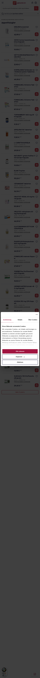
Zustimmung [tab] (7, 320)
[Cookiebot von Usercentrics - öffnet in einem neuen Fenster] (30, 314)
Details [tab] (20, 320)
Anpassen (19, 356)
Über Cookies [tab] (32, 320)
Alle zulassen (20, 351)
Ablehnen (20, 362)
